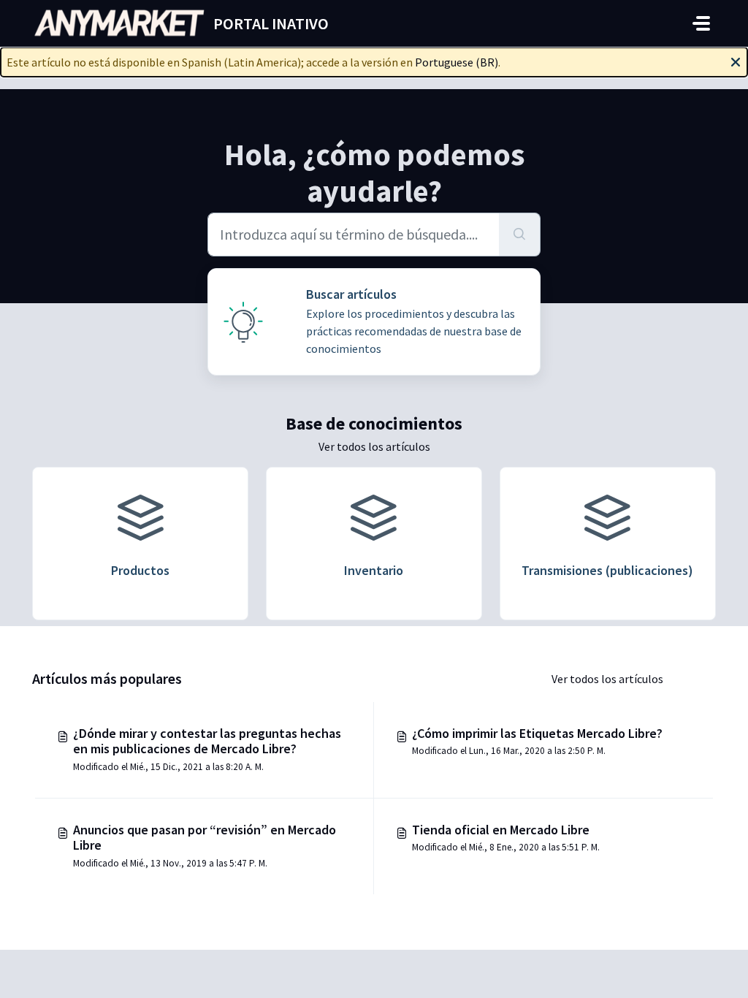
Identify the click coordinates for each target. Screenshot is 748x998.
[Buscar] (520, 234)
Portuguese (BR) (456, 62)
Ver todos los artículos (374, 446)
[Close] (735, 60)
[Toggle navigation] (701, 23)
